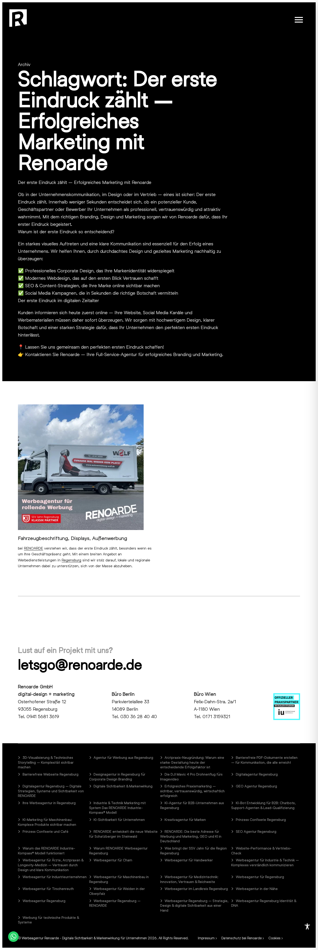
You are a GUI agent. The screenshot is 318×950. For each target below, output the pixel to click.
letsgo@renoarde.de (80, 664)
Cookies (274, 938)
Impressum (206, 938)
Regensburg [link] (71, 560)
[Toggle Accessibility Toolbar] (307, 926)
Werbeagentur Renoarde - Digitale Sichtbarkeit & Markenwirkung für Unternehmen (84, 938)
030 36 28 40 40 (138, 716)
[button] (299, 20)
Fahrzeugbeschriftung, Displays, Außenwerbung (72, 538)
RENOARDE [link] (33, 548)
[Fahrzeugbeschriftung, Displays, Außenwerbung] (81, 466)
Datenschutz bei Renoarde (241, 938)
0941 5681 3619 (43, 716)
